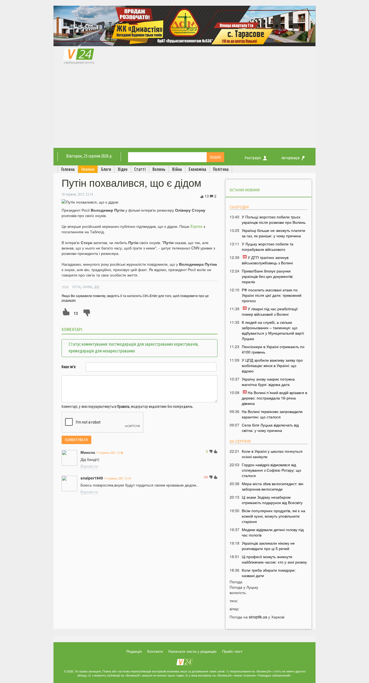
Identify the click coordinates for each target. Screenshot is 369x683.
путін (76, 287)
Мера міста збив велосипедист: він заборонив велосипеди (272, 486)
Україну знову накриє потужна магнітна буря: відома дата (268, 381)
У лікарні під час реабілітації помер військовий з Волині (270, 311)
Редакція (134, 651)
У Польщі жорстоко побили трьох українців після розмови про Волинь (274, 219)
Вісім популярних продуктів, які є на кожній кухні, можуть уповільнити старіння (273, 516)
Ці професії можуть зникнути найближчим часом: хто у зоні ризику (274, 559)
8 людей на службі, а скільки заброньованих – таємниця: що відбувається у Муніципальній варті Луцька (273, 330)
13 (75, 313)
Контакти (155, 651)
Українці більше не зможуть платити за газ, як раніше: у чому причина (273, 233)
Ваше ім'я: (69, 367)
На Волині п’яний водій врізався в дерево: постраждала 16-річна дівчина (274, 398)
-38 (205, 477)
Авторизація (290, 158)
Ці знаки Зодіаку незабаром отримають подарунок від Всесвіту (272, 499)
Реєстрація (253, 158)
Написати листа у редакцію (192, 651)
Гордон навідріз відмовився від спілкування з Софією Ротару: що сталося (271, 470)
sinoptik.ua (258, 616)
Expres (196, 226)
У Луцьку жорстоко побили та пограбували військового (267, 246)
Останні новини (245, 190)
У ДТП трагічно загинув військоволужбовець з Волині (267, 260)
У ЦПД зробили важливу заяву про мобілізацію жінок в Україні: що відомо (272, 365)
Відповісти (89, 466)
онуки (87, 287)
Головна (68, 169)
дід (96, 287)
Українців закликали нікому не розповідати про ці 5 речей (268, 545)
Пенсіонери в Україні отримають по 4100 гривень (273, 349)
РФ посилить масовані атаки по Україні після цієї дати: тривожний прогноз (271, 295)
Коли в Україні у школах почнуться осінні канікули (272, 453)
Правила (123, 406)
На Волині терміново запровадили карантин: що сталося (272, 414)
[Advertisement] (184, 107)
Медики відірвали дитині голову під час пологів (273, 532)
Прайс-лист (232, 651)
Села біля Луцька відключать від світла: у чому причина (270, 427)
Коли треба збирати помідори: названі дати (269, 572)
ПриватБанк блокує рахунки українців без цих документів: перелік (267, 276)
